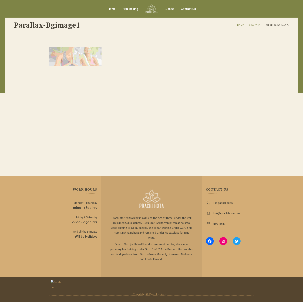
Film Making (130, 9)
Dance (170, 9)
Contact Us (188, 9)
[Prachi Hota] (151, 9)
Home (112, 9)
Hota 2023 (163, 294)
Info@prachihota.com (226, 213)
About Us (254, 25)
